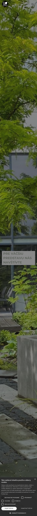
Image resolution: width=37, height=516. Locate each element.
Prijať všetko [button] (9, 508)
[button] (18, 513)
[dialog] (18, 258)
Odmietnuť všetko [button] (26, 508)
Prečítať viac (4, 494)
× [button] (35, 479)
